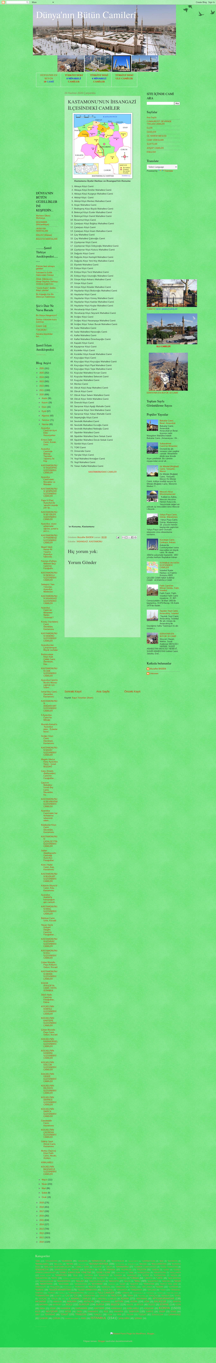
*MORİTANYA (46, 1284)
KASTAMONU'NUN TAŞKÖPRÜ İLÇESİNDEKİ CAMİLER (49, 469)
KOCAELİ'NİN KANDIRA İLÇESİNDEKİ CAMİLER (48, 1054)
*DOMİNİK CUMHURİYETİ (145, 1267)
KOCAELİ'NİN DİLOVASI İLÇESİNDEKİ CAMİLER (48, 1089)
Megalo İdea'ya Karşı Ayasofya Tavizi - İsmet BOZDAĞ (49, 763)
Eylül (44, 411)
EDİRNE (164, 1304)
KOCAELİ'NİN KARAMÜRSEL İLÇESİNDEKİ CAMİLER (49, 1043)
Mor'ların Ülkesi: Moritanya (43, 216)
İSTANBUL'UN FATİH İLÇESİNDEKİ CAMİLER (169, 565)
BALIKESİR (160, 1301)
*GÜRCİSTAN (120, 1272)
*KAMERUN (103, 1275)
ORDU (79, 1311)
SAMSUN (134, 1311)
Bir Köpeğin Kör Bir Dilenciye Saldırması (45, 295)
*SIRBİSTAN (120, 1287)
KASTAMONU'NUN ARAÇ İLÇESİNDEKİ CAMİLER (49, 910)
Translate (168, 171)
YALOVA (129, 1315)
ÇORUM (56, 1318)
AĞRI (146, 1301)
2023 (41, 381)
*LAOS (111, 1278)
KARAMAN (81, 1308)
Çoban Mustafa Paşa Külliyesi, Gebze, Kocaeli (49, 964)
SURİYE (150, 1311)
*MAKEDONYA (64, 1281)
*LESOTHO (122, 1278)
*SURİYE (39, 1290)
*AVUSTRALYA (117, 1261)
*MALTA (127, 1281)
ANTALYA (88, 1301)
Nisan (45, 1184)
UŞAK (109, 1315)
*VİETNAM (150, 1293)
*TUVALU (61, 1293)
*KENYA (173, 1275)
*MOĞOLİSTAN (80, 1284)
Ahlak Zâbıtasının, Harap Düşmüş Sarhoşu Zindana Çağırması (47, 281)
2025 (41, 373)
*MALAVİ (80, 1281)
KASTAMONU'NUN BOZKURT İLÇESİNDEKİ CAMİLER (49, 877)
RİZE (106, 1311)
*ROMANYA (80, 1287)
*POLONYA (55, 1287)
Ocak (44, 1197)
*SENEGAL (106, 1287)
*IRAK (75, 1275)
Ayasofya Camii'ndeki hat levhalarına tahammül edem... (49, 816)
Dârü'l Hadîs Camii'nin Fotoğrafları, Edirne (48, 998)
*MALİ (137, 1281)
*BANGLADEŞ (42, 1264)
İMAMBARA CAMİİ (71, 1318)
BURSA (100, 1304)
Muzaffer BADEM (158, 669)
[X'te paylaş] (129, 537)
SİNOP (162, 1311)
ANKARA (72, 1301)
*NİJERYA (134, 1284)
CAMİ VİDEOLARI (155, 140)
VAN (119, 1314)
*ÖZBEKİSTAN (88, 1296)
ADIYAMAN (141, 1298)
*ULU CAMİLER (106, 1292)
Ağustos (46, 415)
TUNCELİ (97, 1314)
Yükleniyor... (41, 354)
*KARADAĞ (132, 1275)
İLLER (149, 128)
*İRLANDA (141, 1296)
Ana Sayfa (102, 691)
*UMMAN (125, 1293)
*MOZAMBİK (63, 1284)
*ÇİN (75, 1295)
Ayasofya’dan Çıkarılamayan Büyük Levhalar (49, 647)
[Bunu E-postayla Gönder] (123, 537)
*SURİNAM (173, 1287)
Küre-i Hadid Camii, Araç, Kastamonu (48, 867)
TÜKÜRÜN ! (41, 330)
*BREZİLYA (132, 1264)
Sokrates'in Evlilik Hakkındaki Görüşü (45, 273)
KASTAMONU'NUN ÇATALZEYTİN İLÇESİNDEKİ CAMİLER (49, 841)
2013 (41, 1229)
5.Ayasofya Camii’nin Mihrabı (46, 717)
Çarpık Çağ (41, 326)
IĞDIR (53, 1308)
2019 (41, 1202)
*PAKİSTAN (148, 1284)
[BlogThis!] (126, 537)
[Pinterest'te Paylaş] (135, 537)
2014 (41, 1224)
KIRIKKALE (116, 1308)
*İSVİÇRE (42, 1299)
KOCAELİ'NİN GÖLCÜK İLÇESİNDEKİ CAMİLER (48, 1066)
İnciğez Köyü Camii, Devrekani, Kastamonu (47, 739)
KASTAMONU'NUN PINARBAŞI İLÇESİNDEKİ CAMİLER (49, 539)
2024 (41, 377)
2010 (41, 1242)
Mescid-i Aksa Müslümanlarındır (168, 493)
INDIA (42, 1308)
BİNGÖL (130, 1305)
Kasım (45, 402)
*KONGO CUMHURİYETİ (71, 1278)
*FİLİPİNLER (126, 1270)
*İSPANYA (165, 1296)
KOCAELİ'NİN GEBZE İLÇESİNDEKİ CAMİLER (48, 1077)
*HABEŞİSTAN (143, 1272)
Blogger (101, 1341)
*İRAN (130, 1295)
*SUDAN (159, 1287)
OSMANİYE (93, 1311)
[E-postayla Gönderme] (117, 537)
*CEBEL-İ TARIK (82, 1267)
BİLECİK (115, 1304)
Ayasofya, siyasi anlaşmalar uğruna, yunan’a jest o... (49, 527)
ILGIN (178, 1304)
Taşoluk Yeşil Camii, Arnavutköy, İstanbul (169, 612)
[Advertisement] (102, 663)
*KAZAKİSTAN (159, 1275)
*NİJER (122, 1284)
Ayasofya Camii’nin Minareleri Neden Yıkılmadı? (47, 613)
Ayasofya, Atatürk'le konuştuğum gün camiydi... (48, 898)
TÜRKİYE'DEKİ (74, 75)
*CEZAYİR (97, 1267)
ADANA (125, 1298)
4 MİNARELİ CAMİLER (80, 1298)
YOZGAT (142, 1314)
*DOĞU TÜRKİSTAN (169, 1267)
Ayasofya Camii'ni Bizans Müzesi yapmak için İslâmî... (49, 684)
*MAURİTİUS (152, 1281)
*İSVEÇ (177, 1296)
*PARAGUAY (40, 1287)
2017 (41, 1211)
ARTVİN (119, 1301)
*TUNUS (51, 1293)
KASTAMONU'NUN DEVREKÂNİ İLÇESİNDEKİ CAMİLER (49, 802)
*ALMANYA (67, 1261)
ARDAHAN (105, 1302)
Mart (44, 1188)
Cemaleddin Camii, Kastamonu (47, 1123)
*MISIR (177, 1281)
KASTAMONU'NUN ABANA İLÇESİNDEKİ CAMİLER (49, 975)
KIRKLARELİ (47, 1162)
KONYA (164, 1308)
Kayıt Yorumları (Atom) (82, 698)
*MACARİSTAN (174, 1278)
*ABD (37, 1261)
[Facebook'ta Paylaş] (132, 537)
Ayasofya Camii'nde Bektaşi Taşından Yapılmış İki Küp (47, 455)
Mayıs (45, 1179)
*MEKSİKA (166, 1281)
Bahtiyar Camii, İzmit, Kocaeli (48, 919)
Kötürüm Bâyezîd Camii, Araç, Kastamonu (49, 888)
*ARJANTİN (82, 1261)
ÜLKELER (151, 132)
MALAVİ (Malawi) (44, 235)
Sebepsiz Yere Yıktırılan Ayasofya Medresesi (47, 588)
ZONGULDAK (158, 1315)
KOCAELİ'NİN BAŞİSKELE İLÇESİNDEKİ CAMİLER (48, 1170)
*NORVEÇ (112, 1284)
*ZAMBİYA (58, 1296)
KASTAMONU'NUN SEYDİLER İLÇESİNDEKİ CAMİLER (49, 516)
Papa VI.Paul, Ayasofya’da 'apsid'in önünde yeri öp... (49, 504)
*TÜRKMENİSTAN (76, 1293)
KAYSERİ (99, 1308)
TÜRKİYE (162, 309)
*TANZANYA (136, 1290)
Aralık (45, 398)
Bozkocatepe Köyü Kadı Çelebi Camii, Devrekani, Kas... (48, 659)
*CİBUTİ (108, 1267)
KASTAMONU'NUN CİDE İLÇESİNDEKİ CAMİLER (49, 672)
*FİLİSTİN (141, 1269)
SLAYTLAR (152, 144)
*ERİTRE (75, 1270)
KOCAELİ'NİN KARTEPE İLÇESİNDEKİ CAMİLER (48, 1022)
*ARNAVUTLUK (98, 1261)
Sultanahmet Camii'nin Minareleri (168, 444)
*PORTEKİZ (67, 1287)
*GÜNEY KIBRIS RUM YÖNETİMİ (75, 1272)
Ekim (44, 407)
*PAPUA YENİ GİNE (169, 1284)
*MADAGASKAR (46, 1281)
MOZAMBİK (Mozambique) (42, 223)
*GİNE (131, 1272)
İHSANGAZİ (82, 541)
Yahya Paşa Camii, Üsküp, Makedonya (168, 515)
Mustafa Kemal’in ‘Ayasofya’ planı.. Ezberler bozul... (49, 728)
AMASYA (57, 1301)
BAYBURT (57, 1305)
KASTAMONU (95, 541)
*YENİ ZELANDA (172, 1293)
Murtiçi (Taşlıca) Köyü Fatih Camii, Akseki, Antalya (49, 1154)
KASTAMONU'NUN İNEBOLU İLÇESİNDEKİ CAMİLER (49, 576)
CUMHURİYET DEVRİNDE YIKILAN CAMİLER (159, 122)
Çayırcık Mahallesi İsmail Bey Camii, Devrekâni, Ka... (47, 788)
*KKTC (54, 1278)
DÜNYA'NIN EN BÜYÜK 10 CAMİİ (162, 393)
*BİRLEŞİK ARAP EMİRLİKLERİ (57, 1267)
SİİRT (37, 1315)
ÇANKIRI (43, 1318)
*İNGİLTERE (116, 1295)
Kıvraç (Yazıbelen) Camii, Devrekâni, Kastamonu (49, 625)
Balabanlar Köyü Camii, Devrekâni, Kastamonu (48, 828)
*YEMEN (160, 1293)
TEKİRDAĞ (50, 1314)
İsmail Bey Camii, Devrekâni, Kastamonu (49, 694)
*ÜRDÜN (103, 1296)
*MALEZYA (113, 1281)
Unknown (154, 673)
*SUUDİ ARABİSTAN (87, 1290)
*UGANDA (91, 1293)
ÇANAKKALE (174, 1314)
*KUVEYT (101, 1278)
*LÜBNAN (134, 1278)
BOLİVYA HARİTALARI (46, 239)
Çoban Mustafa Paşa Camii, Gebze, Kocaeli (49, 1032)
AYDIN (133, 1301)
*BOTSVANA (120, 1264)
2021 (41, 390)
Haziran (45, 424)
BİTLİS (140, 1304)
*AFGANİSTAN (51, 1261)
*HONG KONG (45, 1275)
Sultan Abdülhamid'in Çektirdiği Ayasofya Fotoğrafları (48, 855)
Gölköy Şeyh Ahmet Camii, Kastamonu (48, 1144)
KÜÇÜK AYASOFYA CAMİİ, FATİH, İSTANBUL (49, 987)
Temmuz (46, 420)
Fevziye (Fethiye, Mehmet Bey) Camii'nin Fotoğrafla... (49, 565)
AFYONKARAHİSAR (163, 1298)
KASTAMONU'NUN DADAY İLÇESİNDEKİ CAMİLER (49, 751)
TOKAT (64, 1314)
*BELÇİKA (58, 1264)
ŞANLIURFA (124, 1318)
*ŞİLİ (63, 1299)
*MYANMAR (97, 1284)
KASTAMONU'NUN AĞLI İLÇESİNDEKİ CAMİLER (49, 954)
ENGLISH (151, 152)
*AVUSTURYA (133, 1261)
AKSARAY (40, 1301)
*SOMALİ (133, 1287)
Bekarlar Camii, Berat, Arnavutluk (168, 422)
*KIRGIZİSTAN (41, 1278)
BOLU (69, 1304)
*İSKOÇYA (152, 1296)
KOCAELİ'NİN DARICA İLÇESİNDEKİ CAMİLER (48, 1112)
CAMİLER (74, 81)
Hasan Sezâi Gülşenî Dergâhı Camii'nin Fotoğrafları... (48, 930)
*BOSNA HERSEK (98, 1263)
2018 (41, 1207)
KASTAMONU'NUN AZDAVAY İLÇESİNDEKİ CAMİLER (49, 942)
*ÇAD (67, 1296)
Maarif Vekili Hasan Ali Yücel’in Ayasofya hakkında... (47, 552)
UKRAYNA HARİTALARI (42, 229)
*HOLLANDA (175, 1272)
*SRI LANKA (146, 1287)
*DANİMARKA (122, 1267)
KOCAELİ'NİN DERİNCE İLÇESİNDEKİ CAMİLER (48, 1101)
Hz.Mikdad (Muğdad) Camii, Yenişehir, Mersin (169, 468)
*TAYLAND (151, 1290)
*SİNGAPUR (121, 1290)
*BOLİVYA (82, 1264)
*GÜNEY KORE (103, 1272)
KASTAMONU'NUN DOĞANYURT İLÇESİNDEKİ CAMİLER (49, 706)
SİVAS (173, 1311)
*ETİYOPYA (89, 1270)
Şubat (45, 1193)
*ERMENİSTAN (60, 1270)
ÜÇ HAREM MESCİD (156, 136)
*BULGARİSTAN (159, 1264)
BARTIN (177, 1301)
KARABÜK (66, 1308)
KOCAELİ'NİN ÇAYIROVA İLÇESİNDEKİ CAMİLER (48, 1133)
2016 (41, 1216)
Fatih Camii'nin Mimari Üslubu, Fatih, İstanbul (169, 588)
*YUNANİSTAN (42, 1295)
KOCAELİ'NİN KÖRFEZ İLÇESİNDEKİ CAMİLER (48, 1010)
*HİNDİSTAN (61, 1275)
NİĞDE (68, 1311)
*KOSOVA (87, 1278)
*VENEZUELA (138, 1293)
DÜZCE (151, 1304)
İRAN (83, 1318)
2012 (41, 1233)
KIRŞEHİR (149, 1308)
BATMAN (43, 1304)
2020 (41, 394)
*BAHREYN (172, 1261)
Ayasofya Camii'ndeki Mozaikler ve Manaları (48, 481)
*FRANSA (110, 1269)
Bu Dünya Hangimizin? (46, 315)
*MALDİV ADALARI (97, 1281)
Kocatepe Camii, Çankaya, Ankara (167, 541)
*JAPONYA (88, 1275)
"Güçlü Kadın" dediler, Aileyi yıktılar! (46, 289)
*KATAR (145, 1275)
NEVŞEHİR (52, 1311)
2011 (41, 1237)
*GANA (166, 1270)
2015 (41, 1220)
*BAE (161, 1261)
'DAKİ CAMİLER (103, 472)
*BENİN (69, 1264)
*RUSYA (92, 1287)
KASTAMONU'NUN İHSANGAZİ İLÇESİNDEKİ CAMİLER (49, 600)
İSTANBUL (99, 1318)
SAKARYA (118, 1311)
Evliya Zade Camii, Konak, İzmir (48, 442)
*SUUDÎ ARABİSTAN (60, 1289)
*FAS (100, 1270)
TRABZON (80, 1314)
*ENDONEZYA (42, 1269)
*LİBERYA (148, 1278)
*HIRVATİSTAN (159, 1272)
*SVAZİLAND (107, 1290)
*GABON (155, 1270)
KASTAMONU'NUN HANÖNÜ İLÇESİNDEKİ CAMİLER (49, 637)
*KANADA (117, 1275)
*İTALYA (54, 1299)
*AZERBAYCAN (148, 1261)
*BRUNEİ (143, 1264)
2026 (41, 368)
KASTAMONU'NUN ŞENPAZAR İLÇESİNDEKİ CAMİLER (49, 492)
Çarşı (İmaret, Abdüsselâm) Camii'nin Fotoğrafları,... (48, 774)
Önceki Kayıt (132, 691)
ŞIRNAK (138, 1318)
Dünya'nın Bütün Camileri (86, 14)
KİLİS (37, 1311)
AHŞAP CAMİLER (155, 148)
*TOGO (163, 1290)
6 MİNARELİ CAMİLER (106, 1299)
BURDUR (84, 1304)
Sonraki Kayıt (73, 691)
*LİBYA (159, 1278)
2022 (41, 386)
